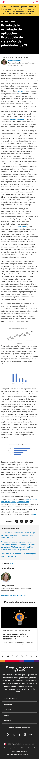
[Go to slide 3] (17, 656)
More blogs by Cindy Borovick (12, 596)
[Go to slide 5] (26, 656)
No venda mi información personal (17, 754)
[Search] (33, 2)
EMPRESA (4, 21)
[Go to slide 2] (12, 656)
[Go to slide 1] (8, 656)
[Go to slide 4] (22, 656)
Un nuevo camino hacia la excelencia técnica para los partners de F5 (15, 636)
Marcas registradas (10, 748)
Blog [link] (13, 21)
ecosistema (22, 227)
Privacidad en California (19, 751)
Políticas (22, 748)
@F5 (34, 514)
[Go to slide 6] (31, 656)
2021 (12, 563)
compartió (21, 91)
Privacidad (31, 748)
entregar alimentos (17, 119)
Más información (24, 13)
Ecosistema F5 (10, 631)
